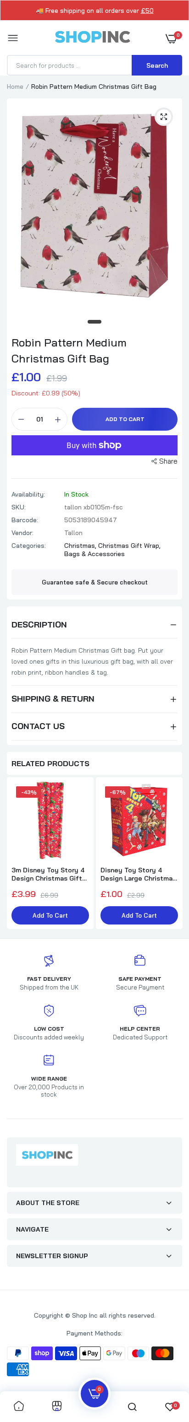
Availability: (28, 494)
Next (170, 854)
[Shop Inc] (92, 38)
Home (15, 86)
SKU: (18, 507)
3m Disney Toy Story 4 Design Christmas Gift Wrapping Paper (47, 874)
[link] (19, 1406)
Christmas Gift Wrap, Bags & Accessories (112, 549)
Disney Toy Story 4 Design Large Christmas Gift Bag (138, 874)
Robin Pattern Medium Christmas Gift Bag (69, 350)
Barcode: (24, 520)
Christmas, (81, 545)
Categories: (28, 545)
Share (168, 461)
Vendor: (22, 533)
